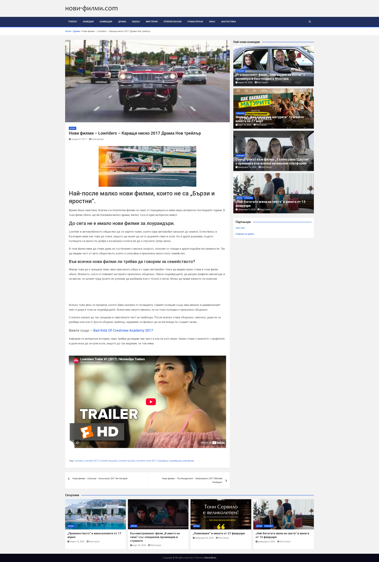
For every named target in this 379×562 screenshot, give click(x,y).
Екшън (136, 21)
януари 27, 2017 (79, 139)
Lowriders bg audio (108, 461)
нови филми (188, 461)
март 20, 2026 (139, 545)
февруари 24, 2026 (204, 538)
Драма (122, 21)
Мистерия (152, 21)
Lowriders (78, 461)
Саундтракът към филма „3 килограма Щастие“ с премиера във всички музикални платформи (273, 161)
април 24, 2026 (245, 82)
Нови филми (98, 139)
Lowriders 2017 (91, 461)
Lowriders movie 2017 (146, 461)
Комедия (88, 21)
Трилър (72, 21)
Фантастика (228, 21)
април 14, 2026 (77, 541)
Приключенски (173, 21)
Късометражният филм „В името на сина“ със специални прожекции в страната (155, 537)
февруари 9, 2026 (246, 209)
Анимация (106, 21)
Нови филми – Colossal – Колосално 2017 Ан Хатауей (100, 478)
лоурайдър (162, 461)
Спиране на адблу (245, 234)
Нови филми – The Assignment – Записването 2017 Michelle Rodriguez (192, 480)
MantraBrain (210, 557)
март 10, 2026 (244, 125)
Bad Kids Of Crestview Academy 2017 (123, 330)
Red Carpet (262, 82)
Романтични (195, 21)
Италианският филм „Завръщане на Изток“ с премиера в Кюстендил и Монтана (270, 76)
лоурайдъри (175, 461)
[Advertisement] (103, 293)
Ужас (212, 21)
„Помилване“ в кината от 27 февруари (219, 533)
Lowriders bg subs (126, 461)
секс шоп (240, 228)
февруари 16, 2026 (247, 167)
